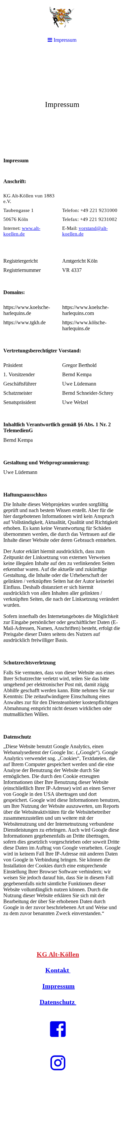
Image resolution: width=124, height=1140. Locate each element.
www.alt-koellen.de (21, 231)
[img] (62, 101)
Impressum (58, 986)
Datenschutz (58, 1002)
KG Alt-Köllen (58, 954)
